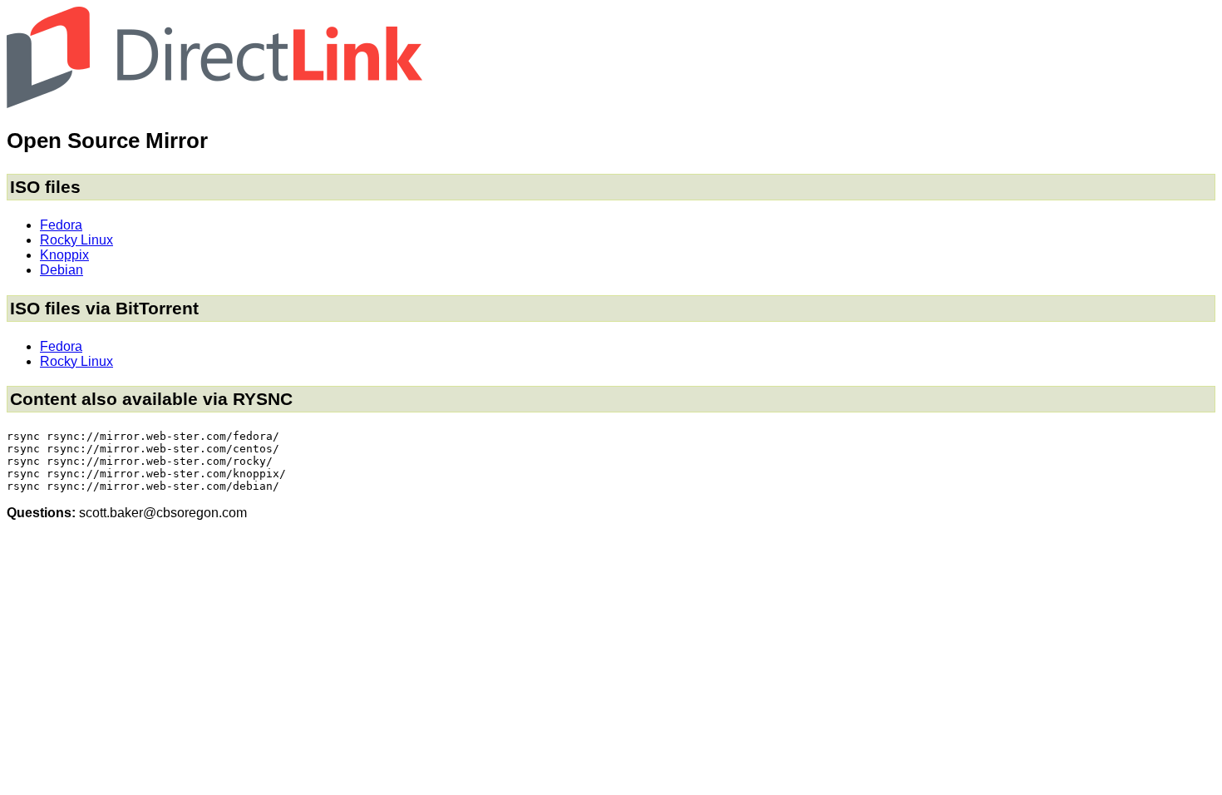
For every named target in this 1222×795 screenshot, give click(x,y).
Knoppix (64, 255)
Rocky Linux (76, 240)
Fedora (61, 225)
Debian (61, 270)
